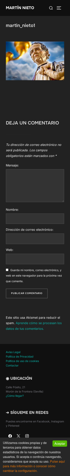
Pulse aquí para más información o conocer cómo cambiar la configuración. (34, 466)
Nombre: (12, 209)
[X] (18, 436)
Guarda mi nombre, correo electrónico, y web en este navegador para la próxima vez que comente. (34, 275)
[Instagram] (27, 436)
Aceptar (59, 443)
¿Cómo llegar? (15, 395)
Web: (9, 250)
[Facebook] (10, 436)
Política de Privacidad (19, 356)
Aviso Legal (13, 352)
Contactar (12, 365)
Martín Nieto (20, 7)
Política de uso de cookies (22, 361)
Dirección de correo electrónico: (29, 229)
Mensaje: (12, 165)
